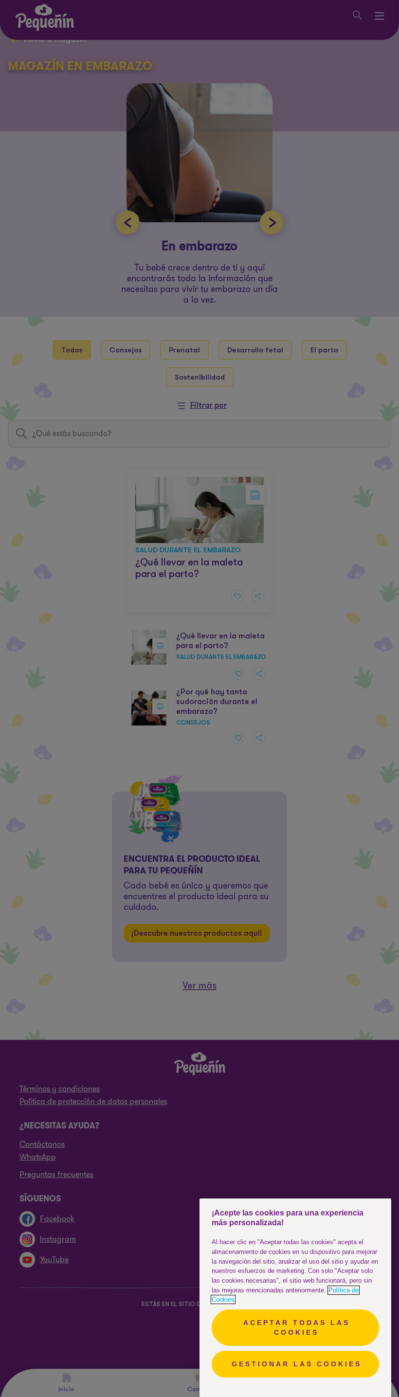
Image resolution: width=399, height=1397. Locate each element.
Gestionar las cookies (297, 1364)
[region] (295, 1297)
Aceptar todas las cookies (296, 1327)
